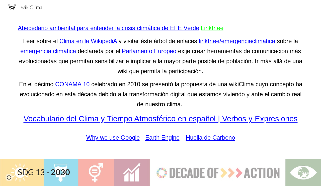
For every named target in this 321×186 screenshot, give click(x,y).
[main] (160, 83)
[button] (9, 177)
